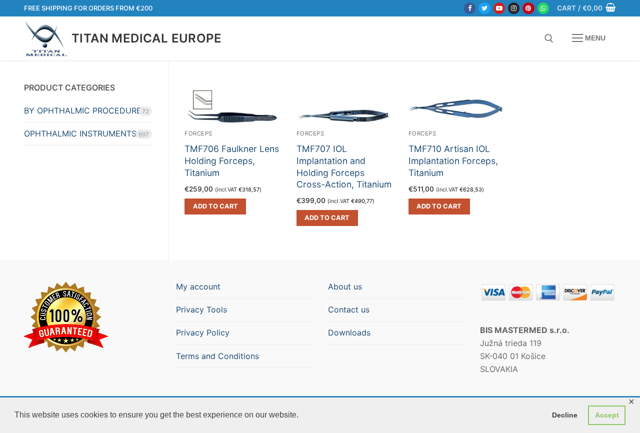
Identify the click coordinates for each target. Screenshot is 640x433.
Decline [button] (565, 415)
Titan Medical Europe (147, 38)
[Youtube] (499, 8)
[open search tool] (549, 38)
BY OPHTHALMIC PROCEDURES (85, 111)
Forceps (310, 133)
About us (345, 287)
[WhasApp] (543, 8)
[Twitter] (484, 8)
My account (198, 287)
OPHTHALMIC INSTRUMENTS (80, 133)
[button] (215, 206)
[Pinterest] (528, 8)
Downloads (349, 333)
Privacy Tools (201, 309)
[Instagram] (514, 8)
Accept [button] (607, 415)
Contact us (349, 309)
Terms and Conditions (217, 356)
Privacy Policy (203, 333)
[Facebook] (470, 8)
